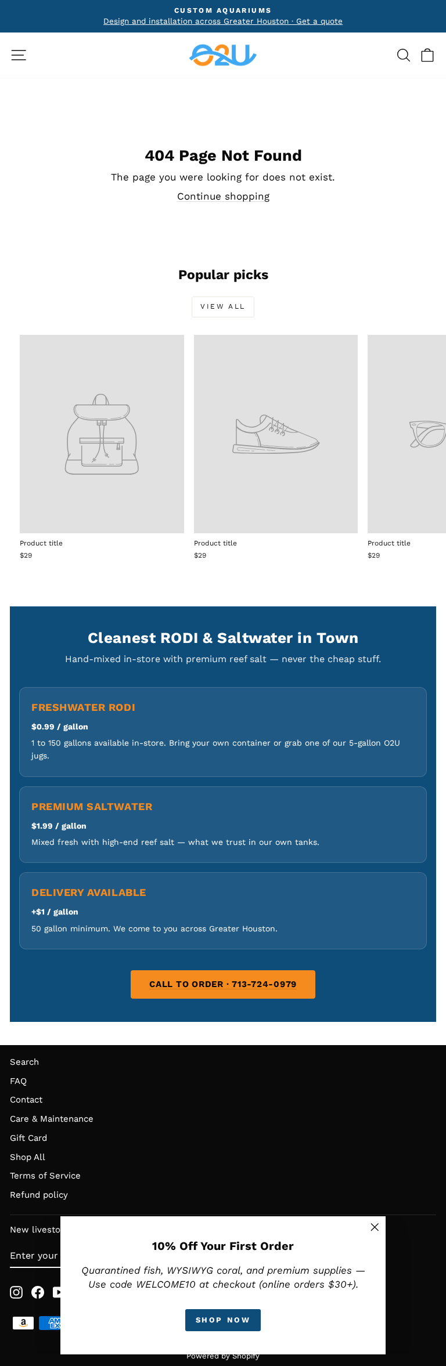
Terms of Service (45, 1175)
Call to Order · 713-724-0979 (223, 984)
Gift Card (28, 1138)
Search (24, 1062)
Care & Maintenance (51, 1119)
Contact (26, 1099)
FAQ (18, 1081)
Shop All (27, 1157)
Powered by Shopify (223, 1355)
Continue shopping (223, 196)
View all (222, 306)
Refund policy (39, 1195)
